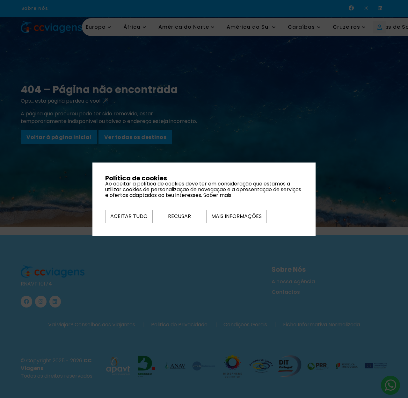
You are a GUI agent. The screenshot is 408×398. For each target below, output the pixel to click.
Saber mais (217, 195)
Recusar (179, 216)
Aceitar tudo (129, 216)
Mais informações (236, 216)
